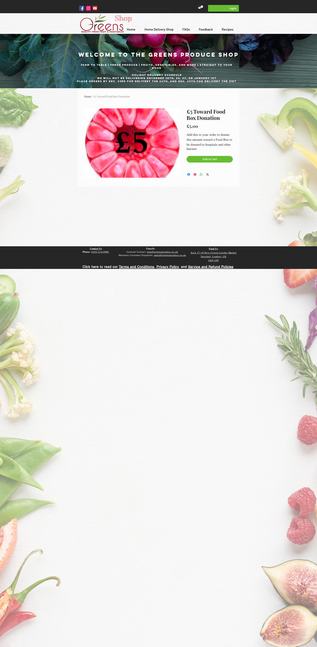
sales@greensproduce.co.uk (170, 255)
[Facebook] (81, 8)
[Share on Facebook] (189, 174)
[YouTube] (94, 8)
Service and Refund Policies (210, 267)
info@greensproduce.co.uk (162, 252)
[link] (200, 7)
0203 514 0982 (100, 252)
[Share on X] (208, 174)
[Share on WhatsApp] (201, 174)
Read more (192, 149)
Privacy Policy (168, 267)
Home (87, 96)
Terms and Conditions (136, 267)
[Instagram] (88, 8)
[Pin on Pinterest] (195, 174)
